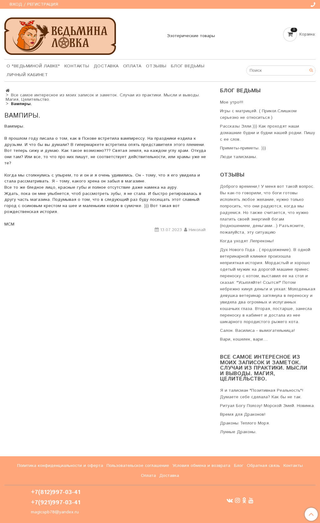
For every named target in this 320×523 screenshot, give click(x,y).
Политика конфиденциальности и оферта (60, 465)
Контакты (76, 66)
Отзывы (156, 66)
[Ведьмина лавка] (60, 35)
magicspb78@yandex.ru (55, 512)
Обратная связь (263, 465)
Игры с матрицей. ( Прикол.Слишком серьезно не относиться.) (258, 114)
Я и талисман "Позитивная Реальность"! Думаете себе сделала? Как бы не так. (261, 393)
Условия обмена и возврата (201, 465)
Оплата (132, 66)
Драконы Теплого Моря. (245, 423)
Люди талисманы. (238, 157)
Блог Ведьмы (188, 66)
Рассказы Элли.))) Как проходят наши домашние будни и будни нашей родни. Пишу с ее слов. (267, 133)
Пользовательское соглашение (138, 465)
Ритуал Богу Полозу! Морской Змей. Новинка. (267, 406)
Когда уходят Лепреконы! (247, 241)
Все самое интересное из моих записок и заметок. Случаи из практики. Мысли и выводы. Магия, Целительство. (103, 97)
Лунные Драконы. (238, 432)
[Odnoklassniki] (244, 500)
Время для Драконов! (242, 414)
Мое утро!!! (231, 102)
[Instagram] (237, 500)
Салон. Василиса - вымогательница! (257, 330)
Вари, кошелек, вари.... (244, 339)
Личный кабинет (27, 75)
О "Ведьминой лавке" (33, 66)
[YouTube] (250, 500)
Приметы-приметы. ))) (243, 148)
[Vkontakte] (230, 500)
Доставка (106, 66)
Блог (238, 465)
